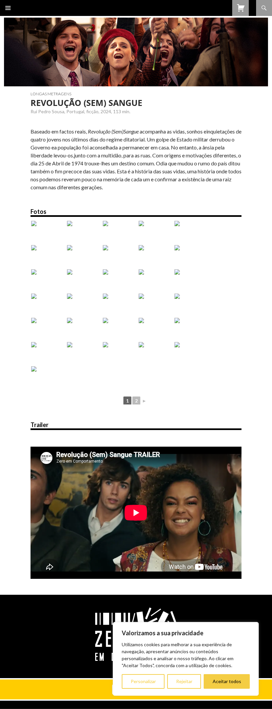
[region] (186, 659)
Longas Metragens (51, 93)
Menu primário (8, 8)
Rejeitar (184, 681)
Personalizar (143, 681)
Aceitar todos (227, 681)
